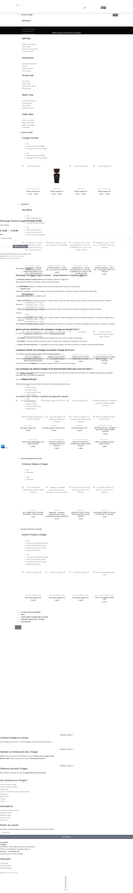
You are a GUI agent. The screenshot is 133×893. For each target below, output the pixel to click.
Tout (27, 470)
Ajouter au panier (20, 246)
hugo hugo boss (16, 258)
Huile (23, 614)
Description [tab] (20, 268)
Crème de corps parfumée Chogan (37, 543)
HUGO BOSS (7, 258)
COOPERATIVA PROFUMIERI (30, 612)
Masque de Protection (33, 550)
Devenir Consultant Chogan (32, 619)
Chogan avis (26, 622)
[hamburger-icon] (115, 15)
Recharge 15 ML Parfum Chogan (15, 256)
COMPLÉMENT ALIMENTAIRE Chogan (34, 617)
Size (1, 234)
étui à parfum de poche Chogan (36, 548)
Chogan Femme (27, 15)
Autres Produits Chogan (31, 529)
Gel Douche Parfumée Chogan (36, 545)
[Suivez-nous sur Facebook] (3, 446)
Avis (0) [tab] (28, 268)
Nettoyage (29, 472)
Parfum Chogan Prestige (11, 872)
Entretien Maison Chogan (31, 458)
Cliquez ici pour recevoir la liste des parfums (66, 33)
